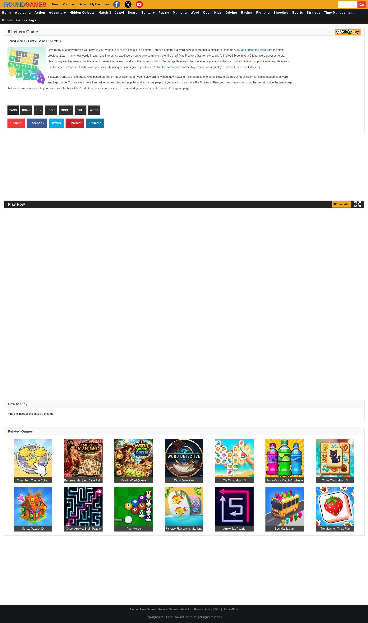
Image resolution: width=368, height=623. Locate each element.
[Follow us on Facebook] (116, 4)
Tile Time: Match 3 (234, 480)
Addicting (23, 12)
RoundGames (16, 41)
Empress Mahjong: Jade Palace (83, 480)
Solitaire (148, 12)
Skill (81, 110)
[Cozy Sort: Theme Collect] (33, 456)
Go (361, 5)
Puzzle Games (37, 41)
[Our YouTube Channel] (139, 4)
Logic (51, 110)
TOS (217, 609)
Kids (218, 12)
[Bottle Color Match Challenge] (284, 456)
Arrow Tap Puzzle (234, 528)
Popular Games (168, 609)
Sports (297, 12)
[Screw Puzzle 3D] (33, 504)
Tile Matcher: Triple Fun (335, 528)
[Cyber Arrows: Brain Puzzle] (83, 504)
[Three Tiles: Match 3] (335, 456)
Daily (82, 4)
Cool (207, 12)
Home (6, 12)
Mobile (7, 20)
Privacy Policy (203, 609)
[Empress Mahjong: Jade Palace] (83, 456)
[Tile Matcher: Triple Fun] (335, 504)
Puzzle (164, 12)
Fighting (263, 12)
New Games (148, 609)
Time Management (339, 12)
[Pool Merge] (133, 504)
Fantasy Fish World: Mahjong (184, 528)
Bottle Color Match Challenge (284, 480)
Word (195, 12)
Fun (38, 110)
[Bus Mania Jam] (284, 504)
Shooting (281, 12)
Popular (68, 4)
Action (39, 12)
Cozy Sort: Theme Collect (33, 480)
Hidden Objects (82, 12)
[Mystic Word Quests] (133, 456)
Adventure (57, 12)
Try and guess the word (251, 49)
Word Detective (184, 480)
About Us (186, 609)
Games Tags (26, 20)
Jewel (119, 12)
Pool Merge (134, 528)
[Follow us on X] (127, 4)
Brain (26, 110)
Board (133, 12)
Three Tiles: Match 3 (335, 480)
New (55, 4)
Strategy (313, 12)
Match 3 (105, 12)
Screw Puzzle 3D (33, 528)
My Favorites (99, 4)
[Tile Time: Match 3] (234, 456)
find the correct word (169, 67)
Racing (246, 12)
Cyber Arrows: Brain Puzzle (83, 528)
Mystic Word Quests (134, 480)
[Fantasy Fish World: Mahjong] (184, 504)
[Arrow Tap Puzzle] (234, 504)
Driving (231, 12)
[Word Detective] (184, 456)
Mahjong (180, 12)
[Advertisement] (329, 75)
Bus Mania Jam (285, 528)
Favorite (343, 204)
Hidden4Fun (230, 609)
